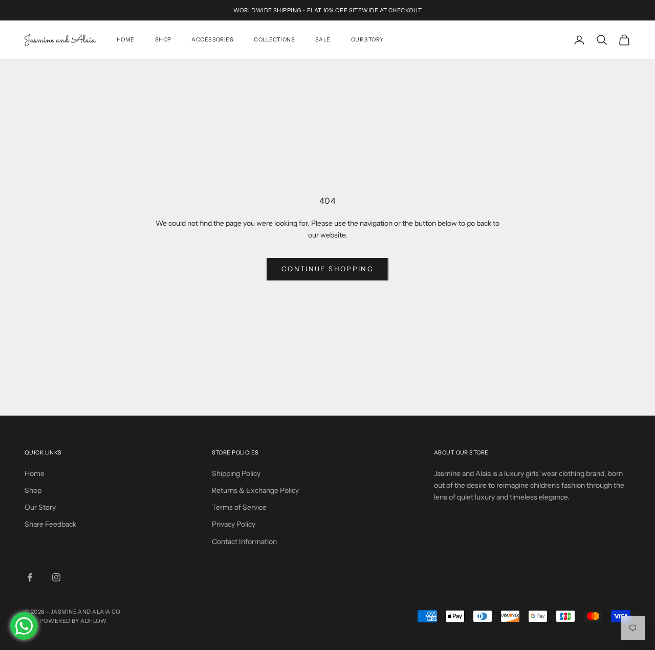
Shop (163, 39)
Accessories (212, 39)
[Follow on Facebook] (30, 577)
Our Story (367, 39)
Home (126, 39)
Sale (323, 39)
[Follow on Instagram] (56, 577)
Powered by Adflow (72, 620)
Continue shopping (327, 269)
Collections (274, 39)
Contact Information (244, 541)
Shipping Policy (236, 473)
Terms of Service (239, 507)
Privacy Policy (233, 524)
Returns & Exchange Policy (255, 490)
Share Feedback (50, 524)
